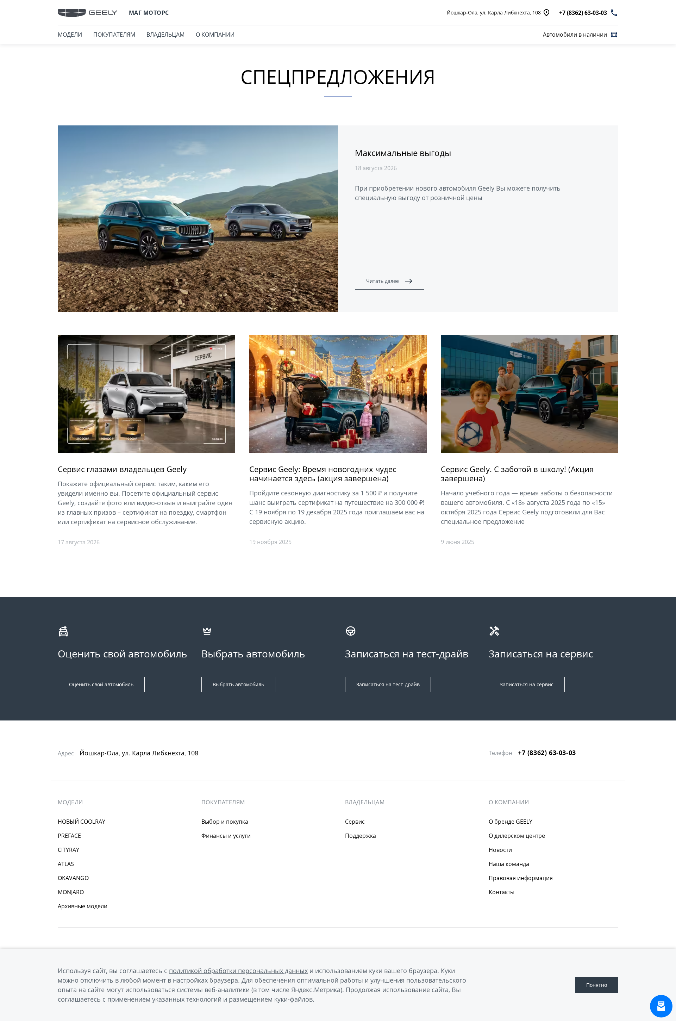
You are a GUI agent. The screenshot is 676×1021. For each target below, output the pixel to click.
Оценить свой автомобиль (101, 684)
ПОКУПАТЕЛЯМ (114, 34)
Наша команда (509, 864)
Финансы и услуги (226, 836)
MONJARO (71, 892)
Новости (500, 850)
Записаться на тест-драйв (388, 684)
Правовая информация (521, 878)
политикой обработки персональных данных (238, 970)
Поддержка (360, 836)
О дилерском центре (517, 836)
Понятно (596, 985)
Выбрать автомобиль (238, 684)
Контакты (501, 892)
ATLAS (66, 864)
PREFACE (69, 836)
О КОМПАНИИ (215, 34)
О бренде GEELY (510, 821)
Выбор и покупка (224, 821)
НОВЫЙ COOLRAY (81, 821)
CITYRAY (68, 850)
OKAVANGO (73, 878)
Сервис (355, 821)
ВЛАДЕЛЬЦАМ (165, 34)
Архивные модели (82, 906)
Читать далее (382, 281)
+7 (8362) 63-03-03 (547, 753)
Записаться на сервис (526, 684)
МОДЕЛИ (70, 34)
